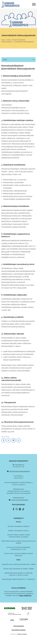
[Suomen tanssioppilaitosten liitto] (24, 619)
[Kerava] (10, 608)
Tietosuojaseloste (18, 626)
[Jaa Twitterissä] (8, 440)
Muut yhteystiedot (18, 504)
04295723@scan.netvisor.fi (19, 500)
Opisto (9, 40)
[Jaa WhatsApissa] (18, 440)
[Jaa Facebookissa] (3, 440)
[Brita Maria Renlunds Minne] (28, 613)
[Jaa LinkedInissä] (13, 440)
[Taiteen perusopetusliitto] (12, 619)
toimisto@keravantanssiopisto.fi (19, 471)
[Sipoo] (26, 608)
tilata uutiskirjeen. (25, 595)
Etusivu (3, 40)
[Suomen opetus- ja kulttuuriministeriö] (14, 613)
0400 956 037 (19, 464)
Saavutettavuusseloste (18, 630)
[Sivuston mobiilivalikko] (34, 4)
